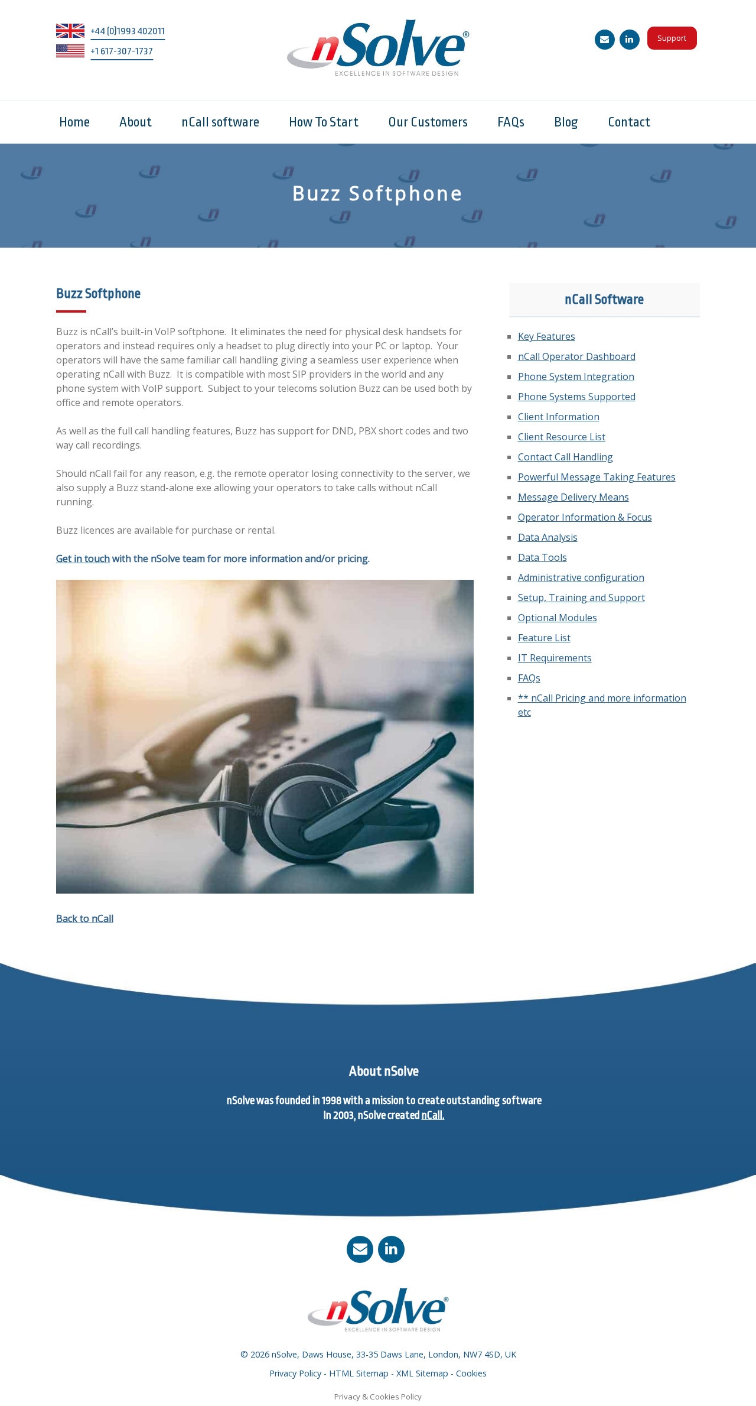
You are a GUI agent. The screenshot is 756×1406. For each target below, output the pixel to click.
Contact (629, 122)
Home (74, 122)
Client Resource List (561, 436)
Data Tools (542, 557)
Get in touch (83, 558)
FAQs (510, 122)
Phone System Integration (576, 376)
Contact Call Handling (565, 456)
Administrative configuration (581, 577)
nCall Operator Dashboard (577, 356)
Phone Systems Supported (577, 396)
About (135, 122)
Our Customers (428, 122)
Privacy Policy (295, 1373)
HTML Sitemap (359, 1373)
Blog (566, 122)
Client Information (558, 416)
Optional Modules (557, 617)
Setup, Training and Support (581, 597)
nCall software (220, 122)
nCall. (433, 1115)
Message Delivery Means (573, 497)
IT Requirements (555, 657)
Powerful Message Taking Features (597, 476)
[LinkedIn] (630, 40)
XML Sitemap (422, 1373)
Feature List (544, 637)
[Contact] (605, 40)
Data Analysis (548, 537)
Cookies (471, 1373)
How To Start (324, 122)
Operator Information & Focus (585, 517)
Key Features (546, 336)
